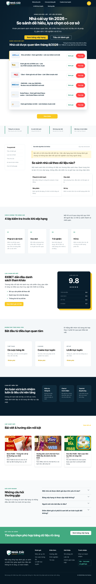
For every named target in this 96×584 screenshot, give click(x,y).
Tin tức (51, 560)
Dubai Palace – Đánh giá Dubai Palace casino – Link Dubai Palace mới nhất (32, 94)
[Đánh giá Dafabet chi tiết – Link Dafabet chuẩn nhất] (15, 104)
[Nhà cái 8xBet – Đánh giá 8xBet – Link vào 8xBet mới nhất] (15, 55)
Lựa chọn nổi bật (11, 155)
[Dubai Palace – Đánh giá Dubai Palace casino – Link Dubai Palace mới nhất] (15, 94)
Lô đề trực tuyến (38, 6)
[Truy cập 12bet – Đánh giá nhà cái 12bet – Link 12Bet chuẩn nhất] (80, 75)
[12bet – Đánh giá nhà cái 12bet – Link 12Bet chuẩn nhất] (15, 75)
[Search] (89, 3)
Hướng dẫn (51, 6)
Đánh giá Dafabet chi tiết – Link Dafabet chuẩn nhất (38, 104)
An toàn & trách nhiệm (12, 162)
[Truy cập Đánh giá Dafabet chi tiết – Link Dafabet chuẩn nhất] (80, 105)
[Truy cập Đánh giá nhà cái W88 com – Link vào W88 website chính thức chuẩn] (80, 65)
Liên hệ (66, 557)
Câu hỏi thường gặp (12, 166)
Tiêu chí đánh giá (11, 151)
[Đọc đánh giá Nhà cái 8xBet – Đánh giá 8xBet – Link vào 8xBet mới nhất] (70, 56)
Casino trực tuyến (65, 2)
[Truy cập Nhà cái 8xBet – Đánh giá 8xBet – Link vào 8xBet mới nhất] (80, 56)
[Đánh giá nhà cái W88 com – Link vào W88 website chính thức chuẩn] (15, 65)
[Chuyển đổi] (88, 490)
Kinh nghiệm (53, 557)
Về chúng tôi (68, 554)
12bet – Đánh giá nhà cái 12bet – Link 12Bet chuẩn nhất (39, 74)
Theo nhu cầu (10, 158)
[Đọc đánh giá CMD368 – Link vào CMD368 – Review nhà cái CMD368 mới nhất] (70, 85)
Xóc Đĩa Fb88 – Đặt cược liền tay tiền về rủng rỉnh (77, 455)
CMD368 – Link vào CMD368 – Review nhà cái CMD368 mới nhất (32, 84)
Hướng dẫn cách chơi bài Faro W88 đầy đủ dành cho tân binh (47, 456)
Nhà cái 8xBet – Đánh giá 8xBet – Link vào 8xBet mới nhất (40, 55)
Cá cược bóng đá (50, 2)
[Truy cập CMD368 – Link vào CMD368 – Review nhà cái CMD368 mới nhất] (80, 85)
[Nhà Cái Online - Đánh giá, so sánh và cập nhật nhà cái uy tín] (15, 3)
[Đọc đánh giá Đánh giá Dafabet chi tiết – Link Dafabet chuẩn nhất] (70, 105)
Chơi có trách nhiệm (83, 555)
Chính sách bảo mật (69, 561)
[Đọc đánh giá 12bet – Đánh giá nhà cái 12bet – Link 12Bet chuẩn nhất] (70, 75)
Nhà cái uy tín (36, 2)
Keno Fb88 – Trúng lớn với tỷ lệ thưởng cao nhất (17, 455)
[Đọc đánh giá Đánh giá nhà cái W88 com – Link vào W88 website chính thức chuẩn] (70, 65)
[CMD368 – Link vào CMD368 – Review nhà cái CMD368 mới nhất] (15, 84)
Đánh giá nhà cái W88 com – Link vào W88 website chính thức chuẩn (32, 65)
